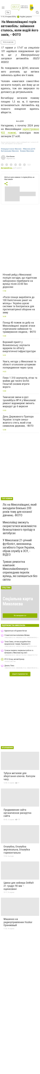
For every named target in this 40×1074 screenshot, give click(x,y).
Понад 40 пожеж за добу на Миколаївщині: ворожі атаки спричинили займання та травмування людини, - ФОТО (19, 327)
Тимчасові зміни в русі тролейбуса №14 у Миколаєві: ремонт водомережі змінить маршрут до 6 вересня (19, 402)
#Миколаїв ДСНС (29, 149)
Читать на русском (8, 42)
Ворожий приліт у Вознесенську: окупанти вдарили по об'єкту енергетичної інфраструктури (19, 346)
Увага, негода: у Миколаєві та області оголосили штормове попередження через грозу (19, 364)
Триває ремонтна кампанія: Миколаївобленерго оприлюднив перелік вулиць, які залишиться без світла (20, 570)
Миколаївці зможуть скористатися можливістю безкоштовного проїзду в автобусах (20, 528)
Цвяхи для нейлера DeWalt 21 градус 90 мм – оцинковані (19, 885)
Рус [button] (8, 12)
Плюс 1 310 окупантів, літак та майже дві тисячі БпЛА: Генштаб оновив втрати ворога (20, 382)
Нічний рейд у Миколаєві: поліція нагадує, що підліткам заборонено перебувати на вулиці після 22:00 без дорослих (20, 280)
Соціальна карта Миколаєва (18, 601)
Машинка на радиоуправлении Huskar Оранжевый (18, 922)
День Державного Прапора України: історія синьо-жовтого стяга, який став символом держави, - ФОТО (18, 421)
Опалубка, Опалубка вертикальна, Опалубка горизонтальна (17, 849)
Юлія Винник (10, 156)
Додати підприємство (20, 674)
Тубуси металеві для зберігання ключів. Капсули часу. (19, 776)
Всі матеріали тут (20, 615)
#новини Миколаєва (27, 151)
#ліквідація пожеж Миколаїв (11, 149)
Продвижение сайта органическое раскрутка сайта (17, 812)
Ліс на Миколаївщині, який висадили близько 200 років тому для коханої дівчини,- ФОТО (20, 510)
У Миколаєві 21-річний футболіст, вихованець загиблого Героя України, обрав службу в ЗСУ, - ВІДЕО (19, 547)
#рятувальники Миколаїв (10, 151)
